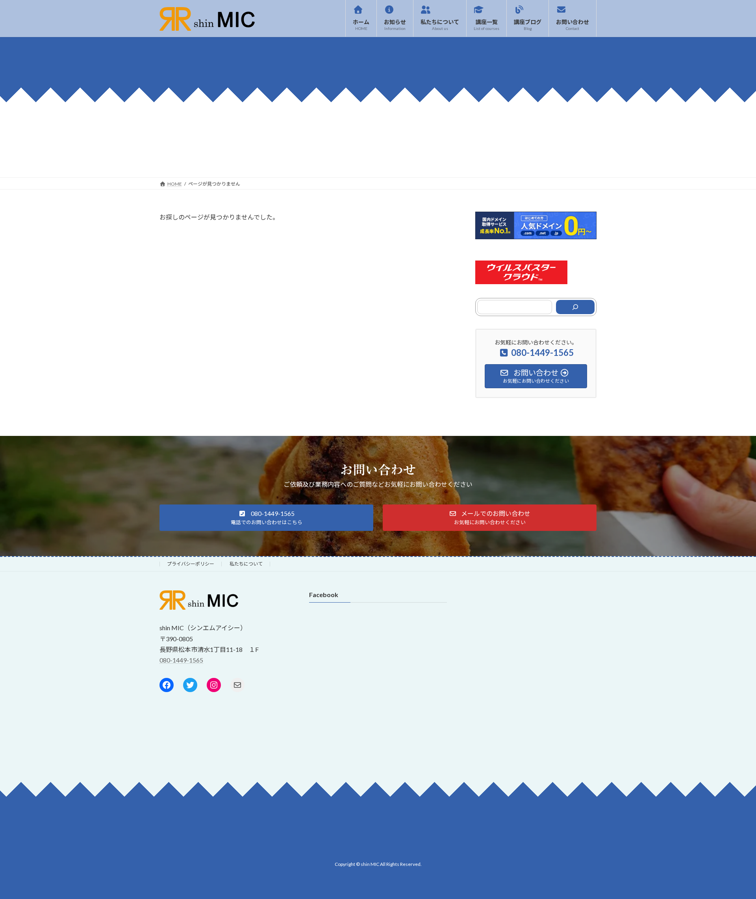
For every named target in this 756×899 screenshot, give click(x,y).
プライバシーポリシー (190, 564)
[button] (266, 517)
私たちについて (246, 564)
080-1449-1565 (181, 660)
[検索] (575, 307)
